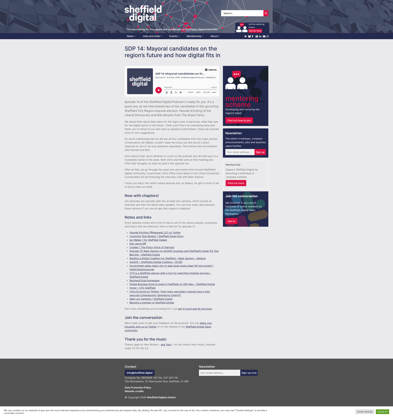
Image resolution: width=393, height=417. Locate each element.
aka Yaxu (166, 344)
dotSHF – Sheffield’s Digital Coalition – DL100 (156, 262)
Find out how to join (239, 120)
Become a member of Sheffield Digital (152, 302)
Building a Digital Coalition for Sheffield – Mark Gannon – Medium (168, 258)
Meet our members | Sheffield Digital (151, 298)
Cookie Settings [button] (364, 411)
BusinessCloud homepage (145, 280)
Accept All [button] (382, 411)
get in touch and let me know (195, 308)
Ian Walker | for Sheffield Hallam (148, 239)
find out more (255, 30)
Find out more (236, 183)
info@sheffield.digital (139, 372)
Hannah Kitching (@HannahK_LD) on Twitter (155, 232)
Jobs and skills (151, 36)
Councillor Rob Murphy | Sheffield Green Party (157, 236)
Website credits (134, 391)
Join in (231, 221)
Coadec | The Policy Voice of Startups (152, 247)
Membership (194, 36)
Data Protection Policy (138, 387)
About (214, 36)
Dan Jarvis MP (138, 243)
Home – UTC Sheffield (143, 287)
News (130, 36)
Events (173, 36)
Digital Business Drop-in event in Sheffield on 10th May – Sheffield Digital (172, 284)
